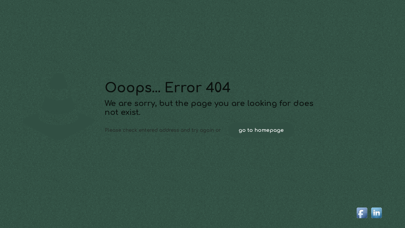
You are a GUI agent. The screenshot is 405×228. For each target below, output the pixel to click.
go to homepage (261, 130)
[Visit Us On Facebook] (362, 218)
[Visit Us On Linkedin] (376, 218)
